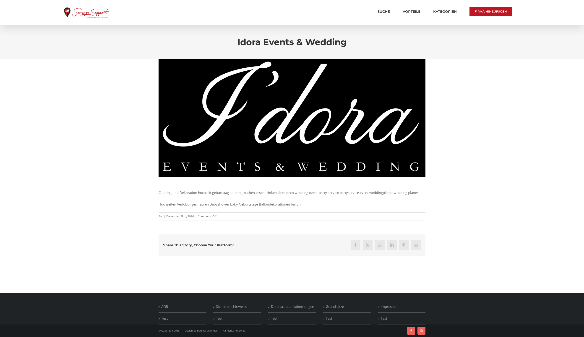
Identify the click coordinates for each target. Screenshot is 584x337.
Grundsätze (335, 306)
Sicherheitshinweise (231, 306)
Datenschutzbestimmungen (292, 306)
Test (164, 318)
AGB (164, 306)
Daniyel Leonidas (207, 330)
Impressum (390, 306)
